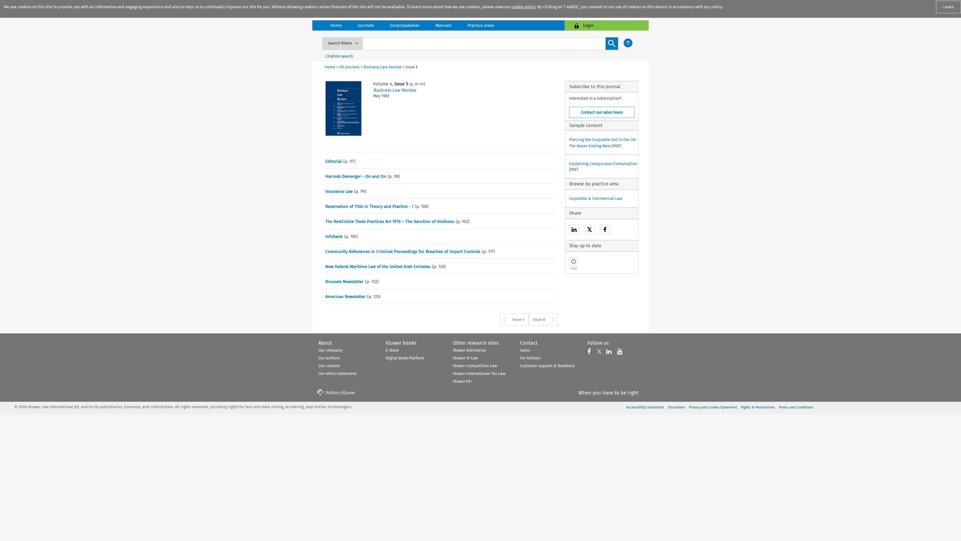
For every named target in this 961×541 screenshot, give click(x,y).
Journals (366, 25)
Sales (525, 350)
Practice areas (480, 25)
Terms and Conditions (796, 407)
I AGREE (948, 7)
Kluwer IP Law (465, 358)
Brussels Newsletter (344, 281)
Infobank (334, 236)
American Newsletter (345, 296)
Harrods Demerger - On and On (355, 176)
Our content (329, 365)
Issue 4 (518, 319)
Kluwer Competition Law (475, 365)
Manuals (443, 25)
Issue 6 (539, 319)
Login (588, 25)
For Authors (530, 358)
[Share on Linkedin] (574, 230)
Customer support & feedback (547, 365)
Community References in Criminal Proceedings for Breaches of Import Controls (402, 251)
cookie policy (523, 7)
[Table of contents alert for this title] (573, 261)
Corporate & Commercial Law (595, 198)
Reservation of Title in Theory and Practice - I (369, 206)
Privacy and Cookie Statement (713, 407)
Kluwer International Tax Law (479, 373)
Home (336, 25)
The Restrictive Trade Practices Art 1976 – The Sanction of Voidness (389, 221)
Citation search (339, 56)
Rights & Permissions (758, 407)
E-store (392, 350)
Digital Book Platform (405, 358)
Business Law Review (394, 90)
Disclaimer (676, 407)
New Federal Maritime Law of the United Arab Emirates (377, 266)
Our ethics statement (337, 373)
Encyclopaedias (404, 25)
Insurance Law (339, 191)
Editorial (333, 161)
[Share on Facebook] (605, 230)
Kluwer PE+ (463, 381)
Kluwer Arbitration (469, 350)
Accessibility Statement (645, 407)
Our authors (329, 358)
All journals (349, 67)
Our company (330, 350)
